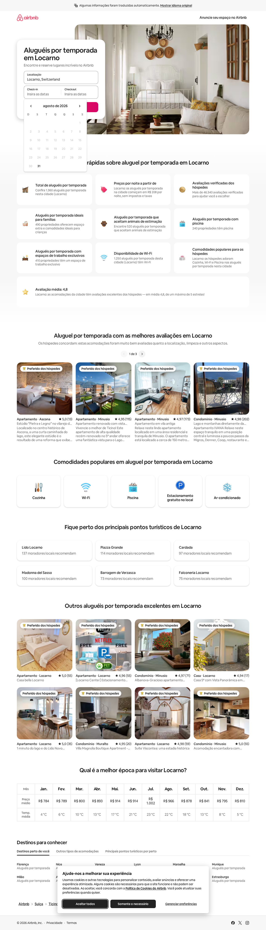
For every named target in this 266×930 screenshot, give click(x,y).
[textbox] (42, 94)
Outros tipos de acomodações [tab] (77, 851)
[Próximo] (142, 354)
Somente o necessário (133, 904)
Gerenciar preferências (181, 904)
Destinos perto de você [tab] (33, 851)
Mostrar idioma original (176, 5)
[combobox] (61, 79)
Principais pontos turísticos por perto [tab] (131, 851)
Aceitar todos (85, 904)
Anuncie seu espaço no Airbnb (223, 17)
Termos (71, 923)
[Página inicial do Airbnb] (27, 17)
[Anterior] (124, 354)
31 (38, 166)
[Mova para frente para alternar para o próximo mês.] (79, 106)
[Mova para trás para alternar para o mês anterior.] (31, 106)
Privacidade (54, 923)
